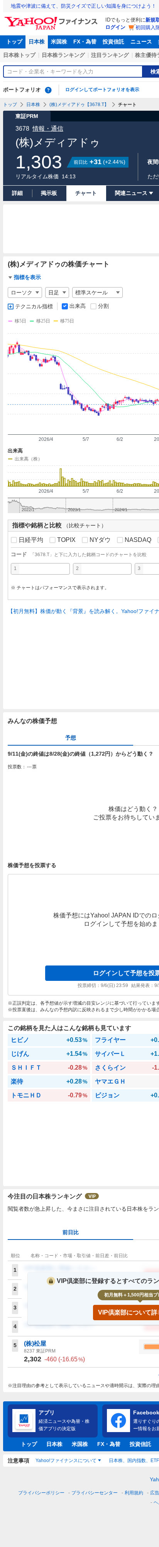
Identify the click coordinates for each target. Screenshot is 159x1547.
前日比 (71, 1232)
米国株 (59, 41)
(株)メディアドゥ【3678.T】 (79, 104)
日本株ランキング (63, 55)
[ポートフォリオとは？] (48, 90)
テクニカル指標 (34, 306)
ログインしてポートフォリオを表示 (102, 89)
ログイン (115, 27)
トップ (14, 41)
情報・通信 (47, 128)
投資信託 (113, 41)
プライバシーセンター (94, 1492)
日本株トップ (19, 55)
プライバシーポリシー (41, 1492)
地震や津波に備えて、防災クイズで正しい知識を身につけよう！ (83, 6)
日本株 (37, 41)
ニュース (141, 41)
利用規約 (134, 1492)
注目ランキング (110, 55)
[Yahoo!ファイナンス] (52, 18)
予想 (70, 737)
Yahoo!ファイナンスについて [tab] (66, 1460)
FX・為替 (84, 41)
